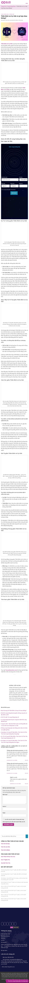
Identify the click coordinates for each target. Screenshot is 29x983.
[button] (27, 2)
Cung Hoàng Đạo (11, 6)
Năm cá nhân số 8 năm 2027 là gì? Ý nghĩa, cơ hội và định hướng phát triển (13, 891)
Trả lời (26, 760)
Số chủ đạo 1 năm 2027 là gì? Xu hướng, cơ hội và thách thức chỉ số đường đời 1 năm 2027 (14, 879)
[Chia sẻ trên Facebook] (13, 677)
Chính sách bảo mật (5, 933)
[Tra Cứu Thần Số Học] (6, 2)
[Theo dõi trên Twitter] (7, 924)
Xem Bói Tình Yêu (5, 863)
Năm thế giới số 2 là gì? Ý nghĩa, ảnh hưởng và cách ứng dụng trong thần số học (14, 883)
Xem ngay (14, 193)
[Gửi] (27, 836)
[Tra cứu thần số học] (11, 916)
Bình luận (5, 794)
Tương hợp (11, 14)
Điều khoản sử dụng (5, 936)
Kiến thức (3, 938)
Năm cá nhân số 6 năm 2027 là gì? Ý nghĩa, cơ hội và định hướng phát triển (13, 899)
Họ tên (4, 806)
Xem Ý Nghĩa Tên (5, 859)
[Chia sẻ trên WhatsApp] (10, 677)
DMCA (12, 927)
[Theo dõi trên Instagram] (2, 924)
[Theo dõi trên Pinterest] (10, 924)
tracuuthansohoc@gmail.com (16, 959)
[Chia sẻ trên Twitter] (16, 677)
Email (4, 812)
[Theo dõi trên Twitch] (15, 924)
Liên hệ (2, 940)
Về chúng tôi (3, 942)
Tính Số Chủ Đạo (5, 843)
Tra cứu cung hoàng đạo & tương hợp (18, 981)
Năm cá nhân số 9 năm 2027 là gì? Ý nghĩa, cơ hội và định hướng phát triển (13, 887)
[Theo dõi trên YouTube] (12, 924)
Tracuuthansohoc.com (11, 670)
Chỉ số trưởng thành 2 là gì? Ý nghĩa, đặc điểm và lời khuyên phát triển (14, 870)
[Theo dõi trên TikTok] (5, 924)
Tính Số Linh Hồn (5, 846)
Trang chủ (3, 6)
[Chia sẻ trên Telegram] (18, 677)
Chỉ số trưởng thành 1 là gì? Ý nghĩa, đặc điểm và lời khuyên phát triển (14, 874)
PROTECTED (16, 927)
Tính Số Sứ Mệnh (5, 850)
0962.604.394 (11, 957)
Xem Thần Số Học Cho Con (8, 856)
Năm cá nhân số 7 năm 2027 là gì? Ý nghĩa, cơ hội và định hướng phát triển (13, 895)
